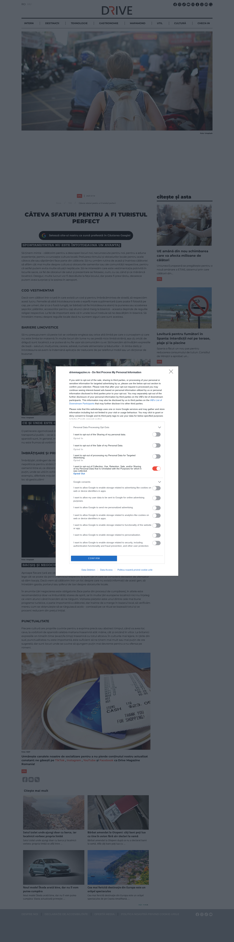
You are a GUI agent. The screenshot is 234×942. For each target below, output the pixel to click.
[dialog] (117, 471)
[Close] (172, 373)
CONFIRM (94, 558)
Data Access (106, 569)
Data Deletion (88, 569)
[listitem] (117, 427)
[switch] (156, 434)
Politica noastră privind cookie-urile (134, 569)
